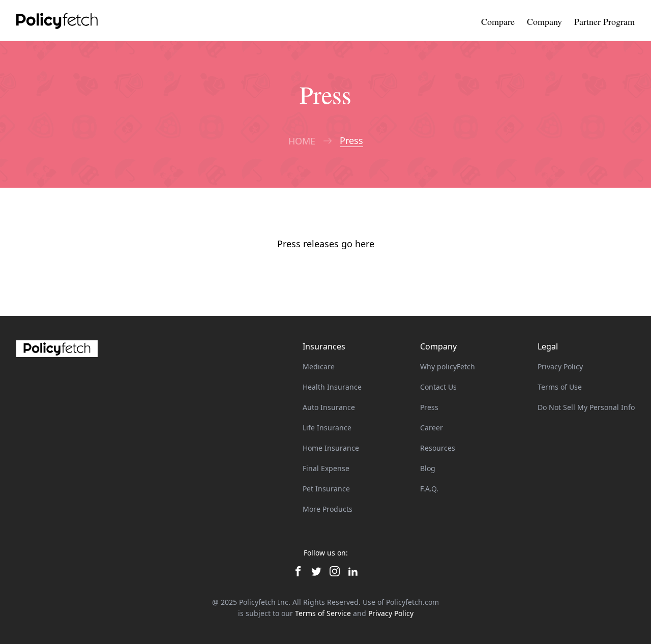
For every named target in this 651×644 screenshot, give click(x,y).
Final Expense (326, 468)
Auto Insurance (329, 407)
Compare (498, 21)
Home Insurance (331, 448)
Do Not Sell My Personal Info (586, 407)
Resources (437, 448)
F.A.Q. (429, 488)
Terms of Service (323, 613)
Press (429, 407)
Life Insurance (327, 427)
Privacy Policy (560, 366)
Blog (427, 468)
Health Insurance (332, 387)
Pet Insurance (326, 488)
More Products (327, 509)
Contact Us (438, 387)
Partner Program (604, 21)
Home (301, 141)
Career (431, 427)
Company (544, 21)
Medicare (319, 366)
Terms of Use (560, 387)
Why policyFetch (447, 366)
